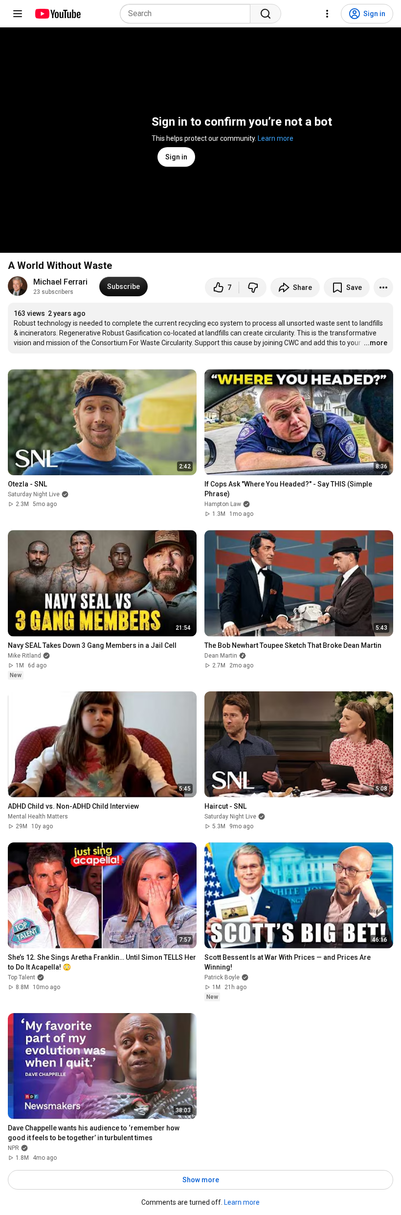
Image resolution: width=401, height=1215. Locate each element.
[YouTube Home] (57, 13)
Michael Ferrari (60, 282)
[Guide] (17, 14)
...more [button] (375, 343)
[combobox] (188, 14)
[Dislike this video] (253, 287)
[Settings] (327, 14)
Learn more (275, 138)
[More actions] (383, 287)
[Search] (265, 13)
